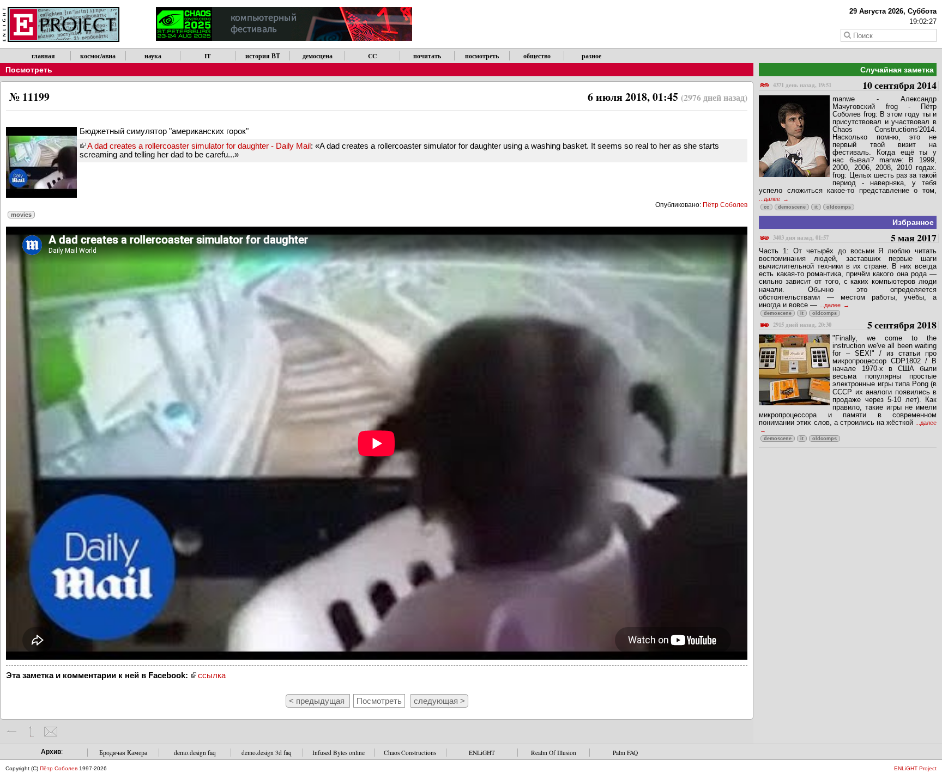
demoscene (792, 207)
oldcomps (838, 207)
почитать (427, 55)
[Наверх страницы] (31, 731)
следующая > (439, 700)
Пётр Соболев (725, 205)
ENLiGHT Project (915, 768)
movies (21, 214)
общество (537, 55)
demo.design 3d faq (266, 752)
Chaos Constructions (410, 752)
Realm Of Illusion (553, 752)
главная (43, 55)
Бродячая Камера (123, 752)
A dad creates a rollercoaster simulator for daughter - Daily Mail (199, 145)
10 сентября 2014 (855, 85)
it (816, 207)
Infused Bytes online (338, 752)
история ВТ (262, 55)
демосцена (318, 55)
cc (766, 207)
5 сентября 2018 (855, 325)
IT (207, 55)
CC (372, 55)
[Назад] (12, 731)
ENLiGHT (482, 752)
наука (152, 55)
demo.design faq (195, 752)
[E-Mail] (50, 731)
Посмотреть (28, 69)
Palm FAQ (625, 752)
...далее (770, 199)
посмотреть (482, 55)
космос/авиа (98, 55)
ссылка (212, 675)
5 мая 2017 (855, 238)
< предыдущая (318, 700)
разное (591, 55)
